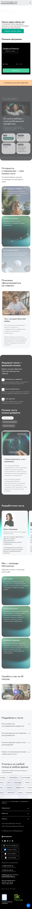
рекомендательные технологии (9, 3)
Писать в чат (6, 874)
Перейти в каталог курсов (12, 31)
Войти (28, 7)
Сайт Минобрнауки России (11, 823)
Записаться (16, 70)
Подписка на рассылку (10, 862)
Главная (3, 801)
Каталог (8, 801)
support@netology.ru (8, 876)
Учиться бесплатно (23, 11)
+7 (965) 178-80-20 (7, 866)
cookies (11, 2)
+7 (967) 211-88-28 (7, 870)
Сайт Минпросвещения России (13, 826)
